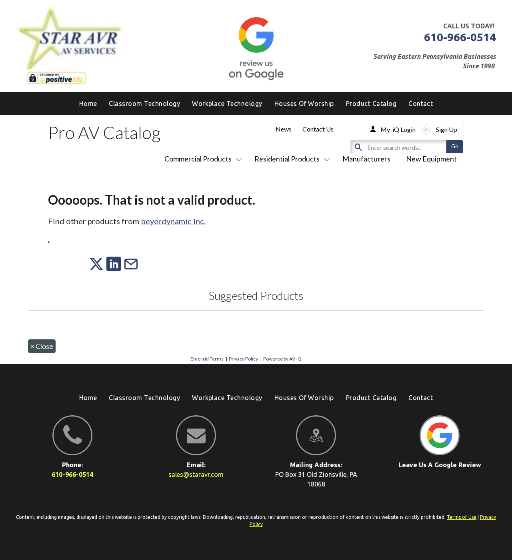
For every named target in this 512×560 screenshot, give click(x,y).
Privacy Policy (243, 359)
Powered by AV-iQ (282, 359)
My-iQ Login (398, 129)
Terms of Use (461, 517)
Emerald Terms (207, 359)
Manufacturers (366, 158)
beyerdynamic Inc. (173, 221)
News (284, 129)
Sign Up (446, 129)
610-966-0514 (460, 37)
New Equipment (431, 158)
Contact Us (318, 129)
